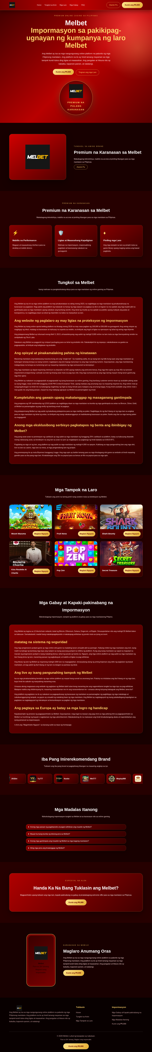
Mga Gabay (74, 5)
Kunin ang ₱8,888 (132, 5)
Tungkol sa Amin (51, 5)
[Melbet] (12, 5)
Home (39, 5)
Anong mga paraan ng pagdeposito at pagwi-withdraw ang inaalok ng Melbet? (61, 827)
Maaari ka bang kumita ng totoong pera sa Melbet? (50, 834)
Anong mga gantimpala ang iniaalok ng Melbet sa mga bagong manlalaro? (59, 841)
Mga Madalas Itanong (120, 1020)
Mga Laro (63, 5)
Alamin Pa (113, 5)
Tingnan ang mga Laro (87, 72)
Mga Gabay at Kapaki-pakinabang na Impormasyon (126, 1014)
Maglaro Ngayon (41, 534)
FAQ (83, 5)
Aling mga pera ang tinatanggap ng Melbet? (47, 848)
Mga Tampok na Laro (84, 1021)
